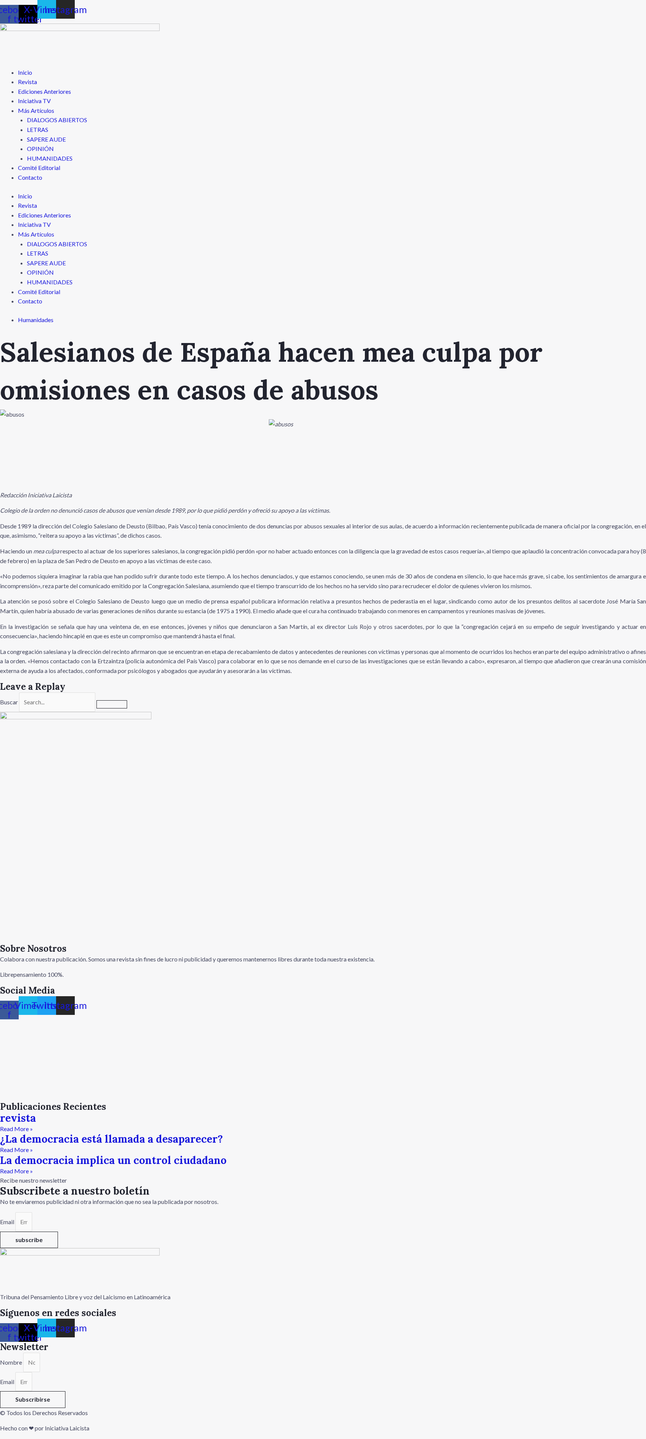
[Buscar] (111, 704)
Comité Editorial (39, 167)
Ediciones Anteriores (44, 91)
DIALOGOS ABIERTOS (57, 119)
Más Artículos (36, 110)
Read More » (16, 1128)
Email (7, 1221)
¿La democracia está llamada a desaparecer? (111, 1139)
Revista (27, 81)
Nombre (11, 1362)
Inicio (25, 72)
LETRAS (37, 129)
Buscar (9, 701)
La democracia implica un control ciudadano (113, 1160)
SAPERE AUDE (46, 139)
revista (18, 1118)
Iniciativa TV (34, 100)
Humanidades (35, 319)
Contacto (30, 177)
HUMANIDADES (50, 158)
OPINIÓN (40, 148)
